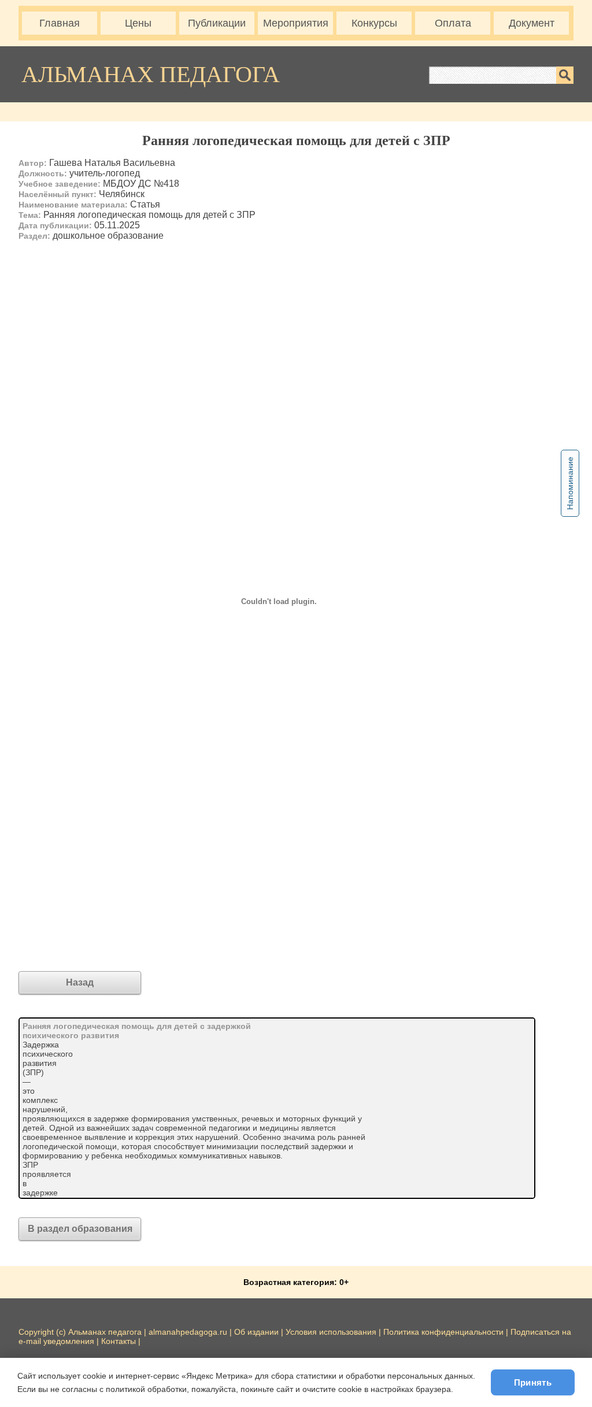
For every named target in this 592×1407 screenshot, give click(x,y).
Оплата (453, 23)
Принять (533, 1382)
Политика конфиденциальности (443, 1331)
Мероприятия (295, 23)
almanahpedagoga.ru (189, 1331)
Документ (531, 23)
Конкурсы (374, 23)
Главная (59, 23)
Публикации (217, 23)
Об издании (256, 1331)
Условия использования (331, 1331)
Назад (80, 982)
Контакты (118, 1341)
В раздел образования (80, 1229)
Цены (138, 23)
